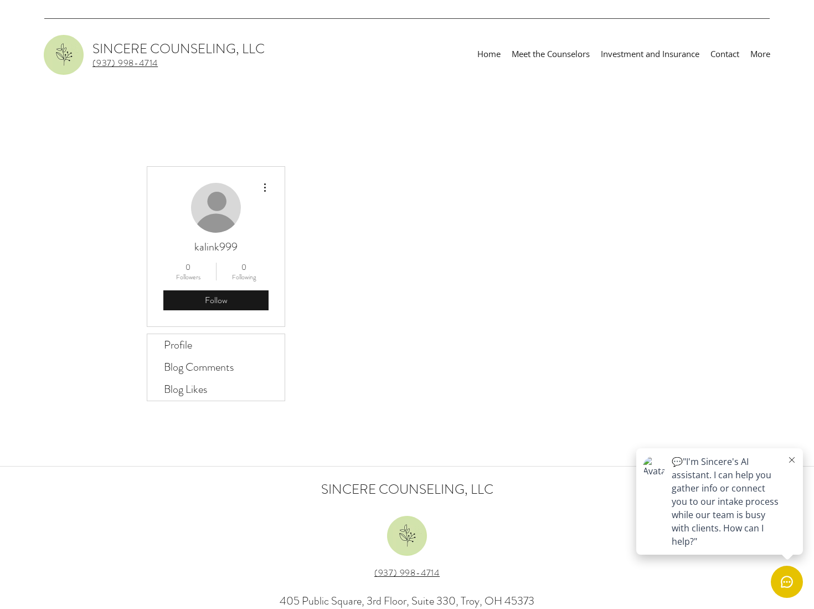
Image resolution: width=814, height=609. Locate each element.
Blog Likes (185, 389)
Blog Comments (199, 367)
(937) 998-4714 (407, 572)
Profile (178, 345)
